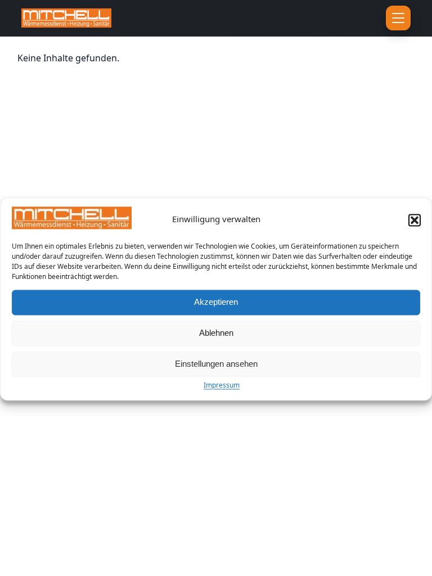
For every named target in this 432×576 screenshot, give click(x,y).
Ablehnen (216, 333)
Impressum (222, 385)
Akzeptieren (216, 302)
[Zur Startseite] (133, 18)
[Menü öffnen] (398, 18)
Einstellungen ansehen (216, 364)
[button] (414, 220)
